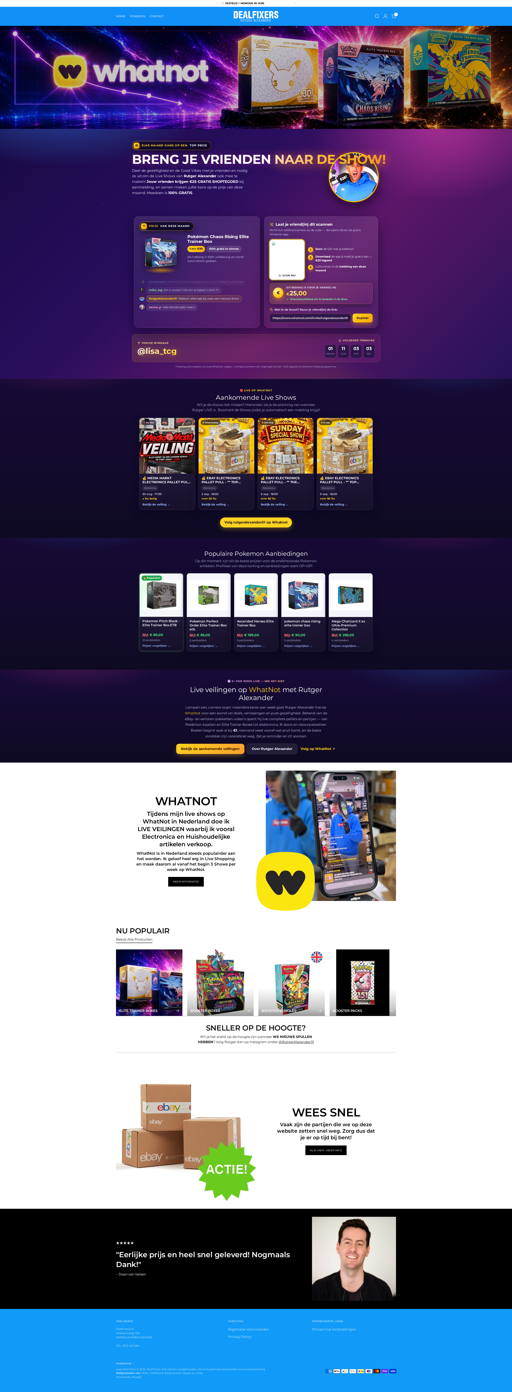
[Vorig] (217, 3)
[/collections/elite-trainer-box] (256, 77)
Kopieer (363, 318)
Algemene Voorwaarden (248, 1329)
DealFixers (153, 1369)
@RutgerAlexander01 (296, 1042)
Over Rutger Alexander (272, 749)
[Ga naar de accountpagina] (385, 16)
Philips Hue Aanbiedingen (334, 1329)
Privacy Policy (239, 1337)
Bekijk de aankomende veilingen (210, 749)
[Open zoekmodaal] (377, 16)
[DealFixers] (256, 16)
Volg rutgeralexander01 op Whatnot (256, 522)
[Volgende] (294, 3)
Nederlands (123, 1363)
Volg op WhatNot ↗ (318, 749)
